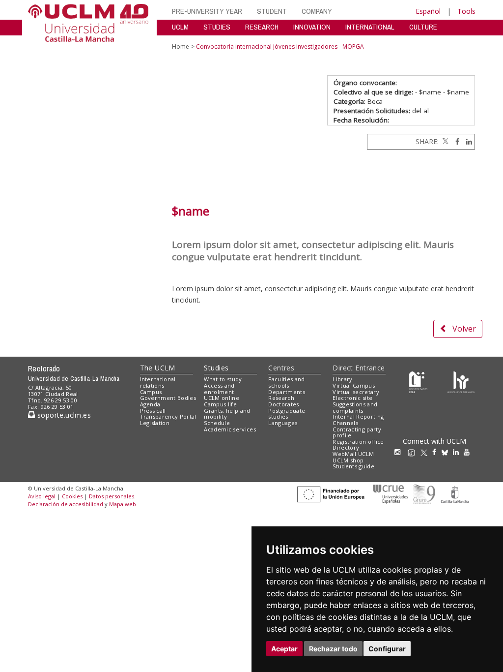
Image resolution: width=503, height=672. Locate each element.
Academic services (230, 429)
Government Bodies (168, 397)
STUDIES (216, 27)
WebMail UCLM (353, 454)
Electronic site (352, 397)
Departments (286, 392)
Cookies (72, 496)
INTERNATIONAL (369, 27)
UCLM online (221, 397)
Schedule (217, 423)
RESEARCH (262, 27)
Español (428, 11)
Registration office (358, 441)
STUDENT (272, 11)
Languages (282, 423)
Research (281, 397)
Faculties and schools (286, 382)
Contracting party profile (357, 432)
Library (342, 379)
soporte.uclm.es (63, 415)
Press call (153, 410)
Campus (151, 392)
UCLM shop (348, 460)
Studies (216, 367)
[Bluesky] (447, 452)
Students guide (353, 466)
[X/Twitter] (426, 452)
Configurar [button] (387, 648)
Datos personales (111, 496)
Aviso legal (42, 496)
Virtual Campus (354, 385)
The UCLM (157, 367)
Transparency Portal (168, 416)
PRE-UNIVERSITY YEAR (207, 11)
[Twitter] (444, 141)
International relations (158, 382)
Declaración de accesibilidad (65, 504)
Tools (466, 11)
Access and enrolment (219, 389)
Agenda (150, 404)
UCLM (180, 27)
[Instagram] (399, 452)
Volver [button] (464, 328)
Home (180, 46)
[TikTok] (413, 452)
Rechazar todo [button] (333, 648)
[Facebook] (454, 141)
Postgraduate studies (286, 414)
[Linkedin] (466, 141)
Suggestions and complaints (355, 407)
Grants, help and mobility (227, 414)
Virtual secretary (356, 392)
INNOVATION (312, 27)
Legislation (155, 423)
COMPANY (317, 11)
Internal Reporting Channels (358, 420)
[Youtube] (469, 452)
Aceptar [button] (284, 648)
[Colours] (461, 381)
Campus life (220, 404)
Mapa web (122, 504)
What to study (223, 379)
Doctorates (283, 404)
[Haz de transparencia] (418, 381)
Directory (346, 447)
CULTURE (423, 27)
